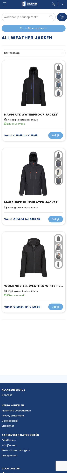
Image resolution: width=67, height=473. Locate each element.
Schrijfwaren (9, 445)
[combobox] (25, 17)
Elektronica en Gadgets (16, 450)
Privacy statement (13, 415)
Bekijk (56, 135)
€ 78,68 (21, 135)
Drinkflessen (9, 440)
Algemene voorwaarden (16, 410)
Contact (7, 395)
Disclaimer (8, 425)
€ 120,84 (22, 307)
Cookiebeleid (10, 420)
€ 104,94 (22, 219)
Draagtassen (9, 455)
